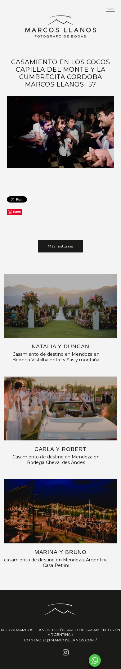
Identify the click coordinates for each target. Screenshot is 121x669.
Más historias (60, 246)
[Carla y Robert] (61, 408)
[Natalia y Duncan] (61, 306)
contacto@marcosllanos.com (59, 640)
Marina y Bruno (60, 552)
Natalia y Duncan (60, 346)
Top (114, 660)
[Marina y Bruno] (61, 511)
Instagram (66, 653)
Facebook (54, 653)
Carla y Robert (60, 449)
